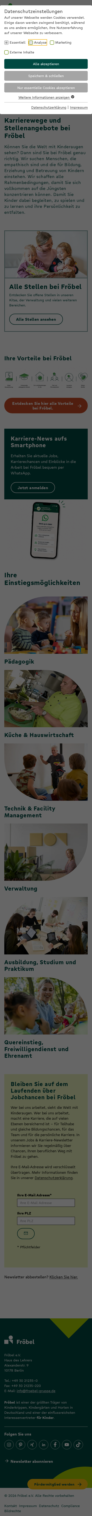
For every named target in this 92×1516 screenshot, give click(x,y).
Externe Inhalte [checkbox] (22, 52)
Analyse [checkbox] (40, 42)
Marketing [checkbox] (63, 42)
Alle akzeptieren (46, 64)
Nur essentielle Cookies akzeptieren (46, 87)
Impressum (79, 107)
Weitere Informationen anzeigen (44, 97)
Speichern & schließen (46, 75)
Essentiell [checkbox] (17, 42)
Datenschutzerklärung (48, 107)
